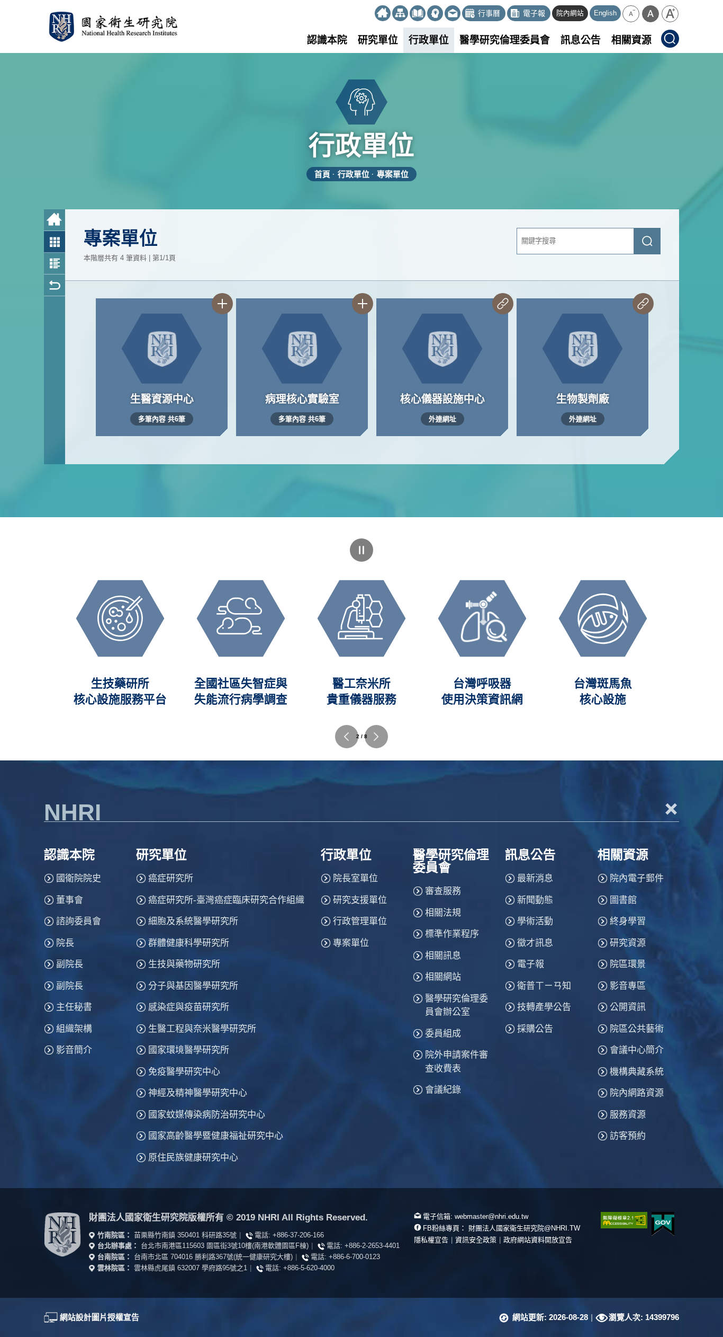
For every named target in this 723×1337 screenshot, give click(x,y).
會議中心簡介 (637, 1050)
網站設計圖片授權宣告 (99, 1317)
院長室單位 (355, 878)
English (605, 13)
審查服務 (443, 891)
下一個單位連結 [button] (376, 736)
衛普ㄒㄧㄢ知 (544, 986)
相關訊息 (443, 956)
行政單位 (429, 40)
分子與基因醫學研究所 (193, 986)
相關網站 (443, 977)
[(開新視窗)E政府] (663, 1224)
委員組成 (443, 1034)
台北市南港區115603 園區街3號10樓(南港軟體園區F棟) (225, 1246)
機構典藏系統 (637, 1072)
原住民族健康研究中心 (193, 1158)
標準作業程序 (452, 934)
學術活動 (535, 921)
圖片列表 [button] (54, 242)
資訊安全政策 (475, 1240)
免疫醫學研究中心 (184, 1072)
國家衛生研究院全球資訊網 (113, 26)
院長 (65, 943)
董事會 (69, 900)
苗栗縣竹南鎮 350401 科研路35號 (185, 1235)
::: (370, 9)
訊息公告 (581, 40)
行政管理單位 (360, 921)
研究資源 (628, 943)
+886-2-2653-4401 (372, 1246)
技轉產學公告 (544, 1007)
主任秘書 (74, 1007)
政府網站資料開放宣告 (537, 1240)
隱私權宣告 (431, 1240)
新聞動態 (535, 900)
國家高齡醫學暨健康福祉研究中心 (215, 1136)
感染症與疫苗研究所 (188, 1007)
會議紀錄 (443, 1090)
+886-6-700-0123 (354, 1257)
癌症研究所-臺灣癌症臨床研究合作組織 (226, 900)
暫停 (361, 550)
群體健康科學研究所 (188, 943)
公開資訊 (628, 1007)
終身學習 (628, 921)
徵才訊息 (535, 943)
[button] (630, 13)
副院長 (69, 964)
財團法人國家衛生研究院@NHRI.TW (524, 1228)
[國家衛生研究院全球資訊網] (62, 1234)
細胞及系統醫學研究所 (193, 921)
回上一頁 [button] (54, 285)
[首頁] (383, 13)
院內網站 (570, 13)
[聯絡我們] (452, 13)
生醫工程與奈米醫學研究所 (202, 1029)
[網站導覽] (400, 13)
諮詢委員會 (78, 921)
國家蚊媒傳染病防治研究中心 (206, 1115)
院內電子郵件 (637, 878)
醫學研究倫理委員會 (504, 40)
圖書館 (623, 900)
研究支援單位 (360, 900)
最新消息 (535, 878)
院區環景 (628, 964)
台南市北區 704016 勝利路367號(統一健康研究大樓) (213, 1257)
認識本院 (327, 40)
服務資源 (628, 1115)
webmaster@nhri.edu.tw (491, 1216)
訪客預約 (628, 1136)
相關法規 (443, 913)
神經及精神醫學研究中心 (197, 1093)
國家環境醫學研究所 (188, 1050)
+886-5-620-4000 (309, 1268)
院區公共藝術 (637, 1029)
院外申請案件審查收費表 (456, 1062)
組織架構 (74, 1029)
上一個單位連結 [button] (346, 736)
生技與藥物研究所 (184, 964)
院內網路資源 (637, 1093)
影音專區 (628, 986)
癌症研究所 (170, 878)
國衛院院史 (78, 878)
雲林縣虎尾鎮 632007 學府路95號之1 (190, 1268)
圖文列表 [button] (54, 264)
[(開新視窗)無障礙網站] (618, 1220)
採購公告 (535, 1029)
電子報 (530, 964)
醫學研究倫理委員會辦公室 (456, 1005)
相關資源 (631, 40)
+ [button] (671, 809)
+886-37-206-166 (298, 1235)
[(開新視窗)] (418, 13)
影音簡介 (74, 1050)
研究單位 (378, 40)
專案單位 (393, 174)
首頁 (322, 174)
